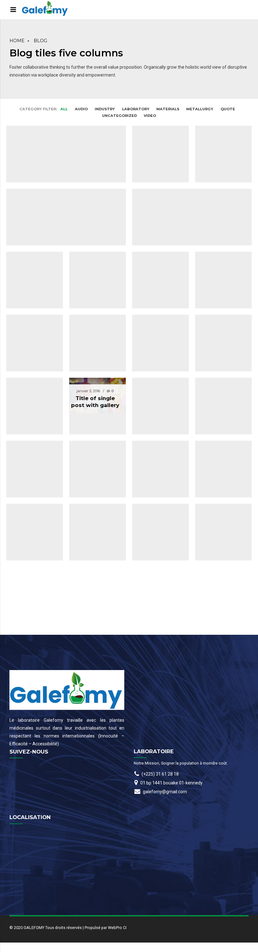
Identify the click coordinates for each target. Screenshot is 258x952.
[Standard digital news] (94, 435)
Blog (40, 40)
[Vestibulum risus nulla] (220, 498)
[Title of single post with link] (94, 246)
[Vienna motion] (220, 435)
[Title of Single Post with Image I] (63, 183)
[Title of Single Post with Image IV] (94, 309)
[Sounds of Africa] (157, 498)
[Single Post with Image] (220, 246)
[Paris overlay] (31, 498)
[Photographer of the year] (220, 372)
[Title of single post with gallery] (94, 392)
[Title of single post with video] (31, 372)
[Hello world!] (157, 120)
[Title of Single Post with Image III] (31, 309)
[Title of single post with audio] (157, 246)
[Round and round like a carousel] (157, 372)
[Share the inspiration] (94, 498)
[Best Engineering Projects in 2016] (189, 183)
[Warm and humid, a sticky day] (63, 120)
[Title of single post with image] (157, 309)
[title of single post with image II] (31, 246)
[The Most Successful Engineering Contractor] (220, 120)
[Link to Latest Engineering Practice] (31, 435)
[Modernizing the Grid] (157, 435)
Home (17, 40)
